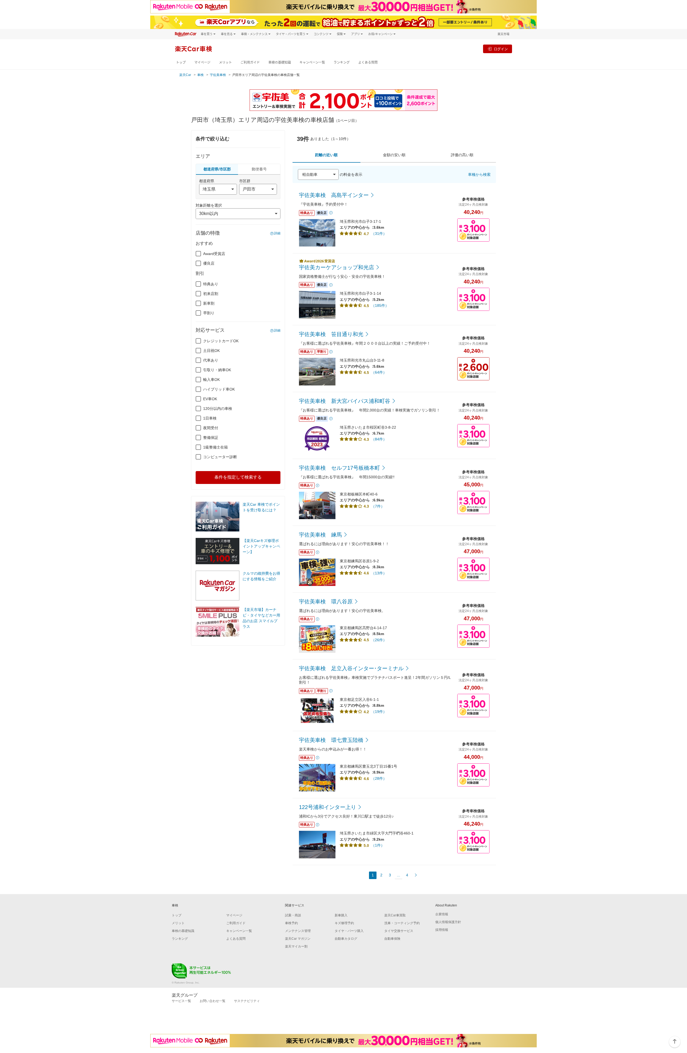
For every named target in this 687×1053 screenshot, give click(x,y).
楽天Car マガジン (297, 939)
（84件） (379, 439)
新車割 (208, 303)
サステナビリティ (247, 1001)
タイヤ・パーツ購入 (349, 931)
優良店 (208, 263)
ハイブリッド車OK (219, 389)
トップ (181, 62)
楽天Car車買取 (395, 915)
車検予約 (291, 923)
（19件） (379, 711)
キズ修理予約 (344, 923)
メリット (225, 62)
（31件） (379, 233)
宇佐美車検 (218, 75)
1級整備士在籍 (215, 447)
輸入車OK (211, 379)
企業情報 (441, 914)
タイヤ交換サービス (398, 931)
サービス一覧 (181, 1001)
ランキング (342, 62)
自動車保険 (392, 939)
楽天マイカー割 (296, 946)
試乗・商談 (293, 915)
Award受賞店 (214, 254)
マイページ (202, 62)
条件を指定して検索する (238, 477)
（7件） (378, 506)
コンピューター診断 (220, 457)
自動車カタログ (346, 939)
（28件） (379, 778)
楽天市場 (503, 34)
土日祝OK (211, 350)
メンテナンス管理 (298, 931)
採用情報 (441, 930)
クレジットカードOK (221, 341)
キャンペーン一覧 (312, 62)
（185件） (380, 305)
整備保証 (210, 437)
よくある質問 (368, 62)
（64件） (379, 372)
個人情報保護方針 (448, 922)
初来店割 (210, 294)
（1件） (378, 845)
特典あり (210, 284)
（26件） (379, 640)
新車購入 (341, 915)
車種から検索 (479, 174)
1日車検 (210, 418)
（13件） (379, 573)
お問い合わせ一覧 (212, 1001)
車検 (200, 75)
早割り (208, 313)
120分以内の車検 (217, 408)
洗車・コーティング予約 (402, 923)
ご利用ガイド (250, 62)
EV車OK (210, 399)
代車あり (210, 360)
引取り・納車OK (217, 370)
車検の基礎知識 (279, 62)
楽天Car (185, 75)
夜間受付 (210, 428)
